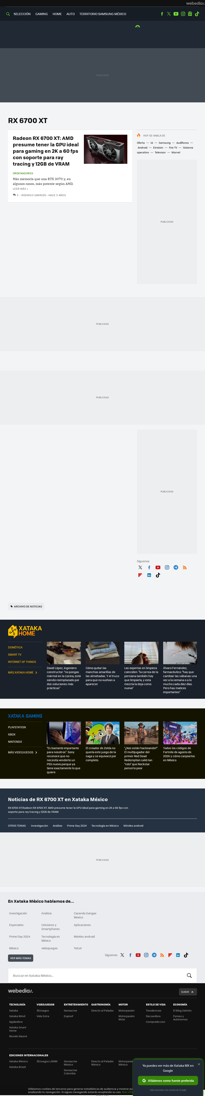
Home (57, 13)
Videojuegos (25, 715)
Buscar (189, 975)
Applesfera (16, 1022)
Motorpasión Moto (127, 1017)
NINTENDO (15, 741)
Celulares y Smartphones (50, 927)
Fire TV (173, 147)
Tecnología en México (105, 825)
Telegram (176, 566)
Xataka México (18, 1061)
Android (142, 147)
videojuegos (49, 948)
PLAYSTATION (17, 727)
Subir (185, 992)
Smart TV (14, 654)
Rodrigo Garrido (33, 195)
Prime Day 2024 (77, 825)
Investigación (39, 825)
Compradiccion (155, 1022)
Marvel (176, 152)
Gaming (41, 13)
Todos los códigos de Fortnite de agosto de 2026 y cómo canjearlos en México (179, 754)
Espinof (68, 1016)
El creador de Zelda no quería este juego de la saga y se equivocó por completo (101, 754)
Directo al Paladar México (102, 1062)
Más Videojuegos (20, 752)
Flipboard (140, 574)
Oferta (141, 143)
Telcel (78, 948)
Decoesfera (153, 1016)
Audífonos (182, 143)
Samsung (165, 143)
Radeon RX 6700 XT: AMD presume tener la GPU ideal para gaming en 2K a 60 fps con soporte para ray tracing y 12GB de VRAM (46, 150)
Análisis (57, 825)
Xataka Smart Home (17, 1028)
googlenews (190, 13)
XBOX (11, 734)
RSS (185, 566)
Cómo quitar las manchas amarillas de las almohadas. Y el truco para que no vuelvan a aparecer (102, 676)
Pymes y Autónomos (180, 1017)
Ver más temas (20, 958)
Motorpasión (127, 1010)
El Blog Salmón (182, 1010)
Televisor (160, 152)
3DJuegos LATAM (47, 1061)
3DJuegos (43, 1010)
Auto (70, 13)
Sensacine (70, 1010)
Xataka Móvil (17, 1016)
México (13, 948)
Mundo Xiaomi (18, 1036)
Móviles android (133, 825)
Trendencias (153, 1010)
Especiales (16, 925)
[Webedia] (195, 3)
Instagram (183, 13)
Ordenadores (23, 173)
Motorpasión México (127, 1062)
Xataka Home (25, 631)
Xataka (13, 1010)
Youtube (176, 13)
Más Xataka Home (20, 672)
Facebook (162, 13)
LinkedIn (149, 574)
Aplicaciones (82, 925)
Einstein (158, 147)
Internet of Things (22, 662)
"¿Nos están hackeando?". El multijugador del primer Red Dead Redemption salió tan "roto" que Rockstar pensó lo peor (141, 758)
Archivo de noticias (28, 606)
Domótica (15, 647)
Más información (132, 1092)
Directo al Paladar (102, 1010)
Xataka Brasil (17, 1067)
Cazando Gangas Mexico (85, 915)
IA (152, 143)
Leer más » (20, 188)
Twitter (169, 13)
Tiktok (197, 13)
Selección (22, 13)
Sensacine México (70, 1062)
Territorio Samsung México (102, 13)
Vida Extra (43, 1016)
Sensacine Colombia (70, 1071)
